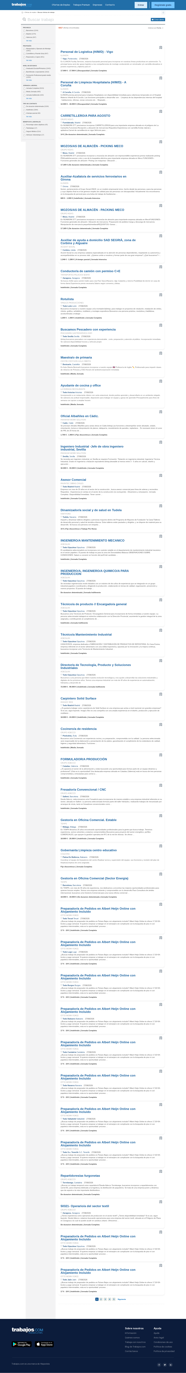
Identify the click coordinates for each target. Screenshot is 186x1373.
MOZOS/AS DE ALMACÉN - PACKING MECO (92, 209)
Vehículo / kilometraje (35, 135)
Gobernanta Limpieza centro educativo (89, 850)
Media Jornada (33, 92)
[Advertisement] (106, 38)
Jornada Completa (35, 88)
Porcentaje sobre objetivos (37, 125)
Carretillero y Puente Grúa (35, 53)
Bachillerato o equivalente (37, 72)
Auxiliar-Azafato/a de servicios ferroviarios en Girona (93, 178)
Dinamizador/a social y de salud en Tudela (91, 510)
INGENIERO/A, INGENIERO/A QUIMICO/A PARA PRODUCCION (95, 572)
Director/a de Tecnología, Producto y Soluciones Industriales (96, 666)
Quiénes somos (132, 1338)
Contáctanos (131, 1351)
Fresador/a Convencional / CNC (83, 789)
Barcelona (29, 30)
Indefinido (32, 110)
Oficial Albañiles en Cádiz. (80, 416)
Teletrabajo (31, 128)
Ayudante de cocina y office (81, 385)
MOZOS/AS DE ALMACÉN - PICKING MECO (92, 146)
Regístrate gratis (163, 5)
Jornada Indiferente (35, 95)
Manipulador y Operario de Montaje (38, 49)
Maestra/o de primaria (76, 357)
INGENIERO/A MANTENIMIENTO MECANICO (93, 540)
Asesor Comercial (73, 479)
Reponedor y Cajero (33, 57)
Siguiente (122, 1299)
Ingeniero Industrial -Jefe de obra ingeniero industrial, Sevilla (92, 448)
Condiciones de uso (163, 1342)
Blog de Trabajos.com (135, 1347)
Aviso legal (159, 1338)
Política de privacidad (164, 1351)
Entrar (141, 5)
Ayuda (156, 1333)
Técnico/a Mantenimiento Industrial (86, 634)
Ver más (29, 41)
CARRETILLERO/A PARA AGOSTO (85, 115)
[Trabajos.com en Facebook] (159, 1365)
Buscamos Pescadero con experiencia (88, 329)
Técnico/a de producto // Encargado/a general (94, 604)
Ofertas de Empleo (61, 5)
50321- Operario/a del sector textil (85, 1206)
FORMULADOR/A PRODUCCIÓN (84, 759)
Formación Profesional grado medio (38, 76)
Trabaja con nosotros (135, 1342)
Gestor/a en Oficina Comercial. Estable (89, 820)
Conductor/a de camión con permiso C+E (90, 271)
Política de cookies (163, 1347)
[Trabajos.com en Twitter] (165, 1365)
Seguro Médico (33, 131)
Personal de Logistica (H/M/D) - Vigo (87, 51)
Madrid (28, 34)
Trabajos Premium (81, 5)
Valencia (29, 37)
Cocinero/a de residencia (79, 728)
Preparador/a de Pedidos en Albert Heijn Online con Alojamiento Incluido (98, 910)
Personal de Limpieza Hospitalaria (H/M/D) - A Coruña (93, 84)
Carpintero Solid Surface (78, 698)
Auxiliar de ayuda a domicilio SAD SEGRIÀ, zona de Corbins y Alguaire (98, 242)
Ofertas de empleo (30, 12)
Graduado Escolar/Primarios (38, 68)
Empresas (97, 5)
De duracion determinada (37, 106)
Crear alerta (159, 20)
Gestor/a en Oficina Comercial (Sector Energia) (94, 878)
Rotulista (67, 299)
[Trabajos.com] (22, 7)
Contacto (110, 5)
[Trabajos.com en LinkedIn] (171, 1365)
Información (130, 1333)
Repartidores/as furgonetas (80, 1175)
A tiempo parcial (33, 113)
